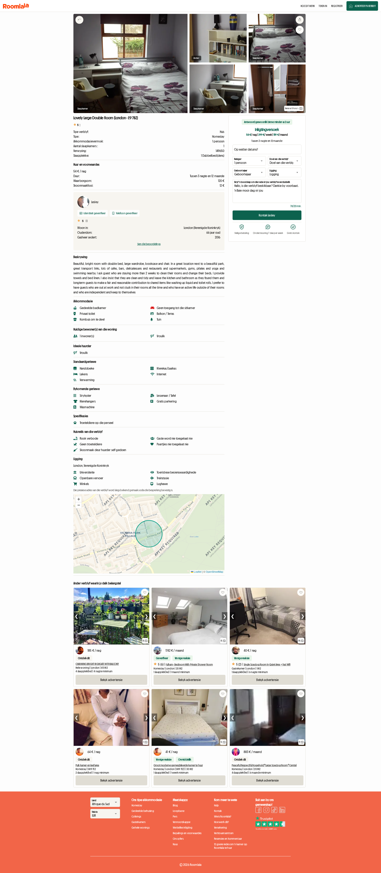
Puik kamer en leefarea (87, 765)
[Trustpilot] (270, 828)
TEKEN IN (323, 6)
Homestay (137, 805)
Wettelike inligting (182, 827)
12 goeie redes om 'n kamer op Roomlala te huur (230, 846)
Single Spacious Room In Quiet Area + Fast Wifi (267, 664)
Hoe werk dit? (221, 822)
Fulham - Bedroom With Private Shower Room (189, 664)
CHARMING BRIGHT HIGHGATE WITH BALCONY (97, 664)
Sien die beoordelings (149, 244)
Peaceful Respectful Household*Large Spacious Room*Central (264, 765)
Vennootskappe (181, 822)
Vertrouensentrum (223, 833)
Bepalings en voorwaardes (187, 833)
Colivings (136, 816)
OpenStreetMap (214, 571)
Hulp (216, 805)
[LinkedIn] (282, 810)
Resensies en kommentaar (228, 838)
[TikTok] (274, 810)
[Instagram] (266, 810)
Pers (175, 816)
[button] (79, 499)
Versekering (220, 827)
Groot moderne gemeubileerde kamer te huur (178, 765)
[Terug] (79, 25)
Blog (175, 805)
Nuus (175, 844)
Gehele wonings (141, 827)
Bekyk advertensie (111, 679)
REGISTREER (337, 6)
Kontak (218, 811)
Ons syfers (178, 838)
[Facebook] (258, 810)
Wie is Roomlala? (222, 816)
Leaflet (197, 571)
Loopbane (178, 811)
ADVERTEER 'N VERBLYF (365, 6)
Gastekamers (138, 822)
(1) (87, 221)
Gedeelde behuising (143, 811)
